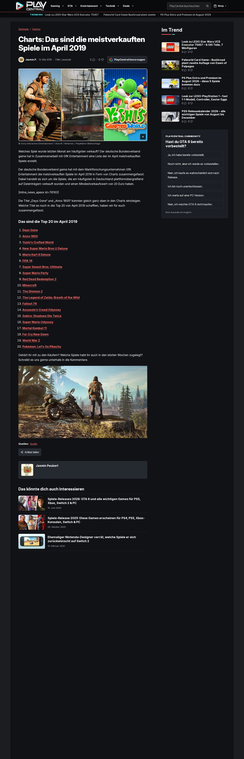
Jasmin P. (31, 59)
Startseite (23, 29)
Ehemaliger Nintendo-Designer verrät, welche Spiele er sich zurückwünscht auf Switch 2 (92, 539)
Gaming (55, 5)
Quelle (33, 443)
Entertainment (89, 5)
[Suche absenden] (207, 6)
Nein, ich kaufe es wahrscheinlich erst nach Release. (193, 175)
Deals (126, 5)
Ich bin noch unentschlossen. (185, 186)
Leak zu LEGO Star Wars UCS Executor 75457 (72, 14)
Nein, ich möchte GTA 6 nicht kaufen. (190, 204)
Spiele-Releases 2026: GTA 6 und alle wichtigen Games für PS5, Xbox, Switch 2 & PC (94, 501)
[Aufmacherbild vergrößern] (82, 105)
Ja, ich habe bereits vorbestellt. (186, 155)
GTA (70, 5)
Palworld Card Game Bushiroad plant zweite (130, 14)
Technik (110, 5)
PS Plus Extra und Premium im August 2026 (186, 14)
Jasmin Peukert (47, 465)
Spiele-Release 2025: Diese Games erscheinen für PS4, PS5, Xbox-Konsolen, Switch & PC (96, 520)
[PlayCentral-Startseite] (31, 6)
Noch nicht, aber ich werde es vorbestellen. (193, 164)
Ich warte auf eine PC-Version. (186, 195)
